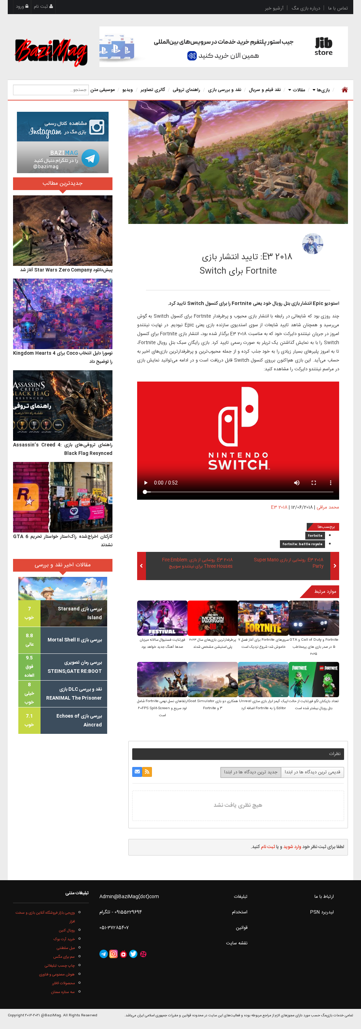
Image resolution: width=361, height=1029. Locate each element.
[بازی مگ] (51, 52)
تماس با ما (338, 8)
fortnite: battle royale (302, 544)
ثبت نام (41, 7)
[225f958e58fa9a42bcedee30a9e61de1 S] (162, 618)
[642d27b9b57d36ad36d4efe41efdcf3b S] (263, 680)
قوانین (241, 928)
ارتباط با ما (324, 897)
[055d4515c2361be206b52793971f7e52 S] (213, 680)
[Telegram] (103, 954)
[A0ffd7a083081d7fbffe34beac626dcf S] (263, 618)
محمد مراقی (263, 241)
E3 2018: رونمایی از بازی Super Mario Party (288, 563)
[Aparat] (143, 954)
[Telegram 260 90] (63, 157)
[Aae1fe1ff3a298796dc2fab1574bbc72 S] (314, 680)
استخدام (239, 912)
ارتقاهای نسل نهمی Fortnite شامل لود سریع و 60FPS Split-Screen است (162, 708)
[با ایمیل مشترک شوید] (137, 772)
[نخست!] (344, 90)
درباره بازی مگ (306, 8)
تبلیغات (240, 897)
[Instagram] (113, 954)
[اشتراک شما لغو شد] (147, 772)
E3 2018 (279, 507)
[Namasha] (123, 954)
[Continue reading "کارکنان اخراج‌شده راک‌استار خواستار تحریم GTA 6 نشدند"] (62, 497)
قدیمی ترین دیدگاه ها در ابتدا (312, 772)
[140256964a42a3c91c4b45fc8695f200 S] (162, 680)
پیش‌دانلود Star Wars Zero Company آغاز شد (66, 270)
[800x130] (223, 46)
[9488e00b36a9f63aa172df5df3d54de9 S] (213, 618)
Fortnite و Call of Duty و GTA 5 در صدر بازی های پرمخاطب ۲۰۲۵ (313, 647)
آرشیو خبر (274, 8)
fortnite (315, 536)
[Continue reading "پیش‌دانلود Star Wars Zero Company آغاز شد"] (62, 231)
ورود (20, 7)
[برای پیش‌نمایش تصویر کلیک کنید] (238, 162)
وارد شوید (292, 847)
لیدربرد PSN (322, 912)
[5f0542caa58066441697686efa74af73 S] (314, 618)
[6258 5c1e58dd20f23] (312, 243)
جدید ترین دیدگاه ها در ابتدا (250, 772)
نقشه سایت (236, 943)
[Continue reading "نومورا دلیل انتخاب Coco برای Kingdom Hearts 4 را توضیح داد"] (62, 314)
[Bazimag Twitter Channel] (133, 954)
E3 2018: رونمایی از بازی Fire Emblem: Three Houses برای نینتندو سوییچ (197, 563)
